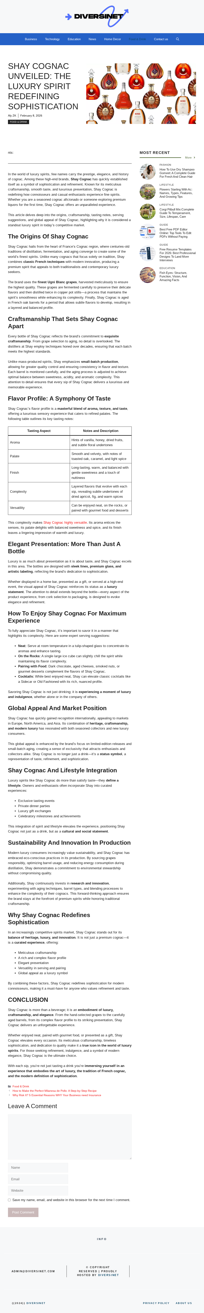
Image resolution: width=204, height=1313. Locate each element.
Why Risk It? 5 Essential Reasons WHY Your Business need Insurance (57, 1095)
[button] (177, 39)
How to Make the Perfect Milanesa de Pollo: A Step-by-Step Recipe (55, 1090)
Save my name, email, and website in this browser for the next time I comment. (71, 1200)
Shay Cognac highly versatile (65, 522)
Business (31, 39)
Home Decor (112, 39)
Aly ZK (12, 115)
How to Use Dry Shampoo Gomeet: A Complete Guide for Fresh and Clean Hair (177, 173)
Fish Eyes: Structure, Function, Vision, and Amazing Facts (173, 276)
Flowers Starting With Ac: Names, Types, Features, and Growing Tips (176, 193)
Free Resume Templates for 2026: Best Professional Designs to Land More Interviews (178, 255)
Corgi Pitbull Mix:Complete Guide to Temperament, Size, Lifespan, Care (177, 213)
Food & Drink (137, 39)
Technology (52, 39)
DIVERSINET (108, 1275)
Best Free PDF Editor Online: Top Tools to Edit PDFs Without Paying (175, 233)
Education (74, 39)
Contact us (161, 39)
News (92, 39)
